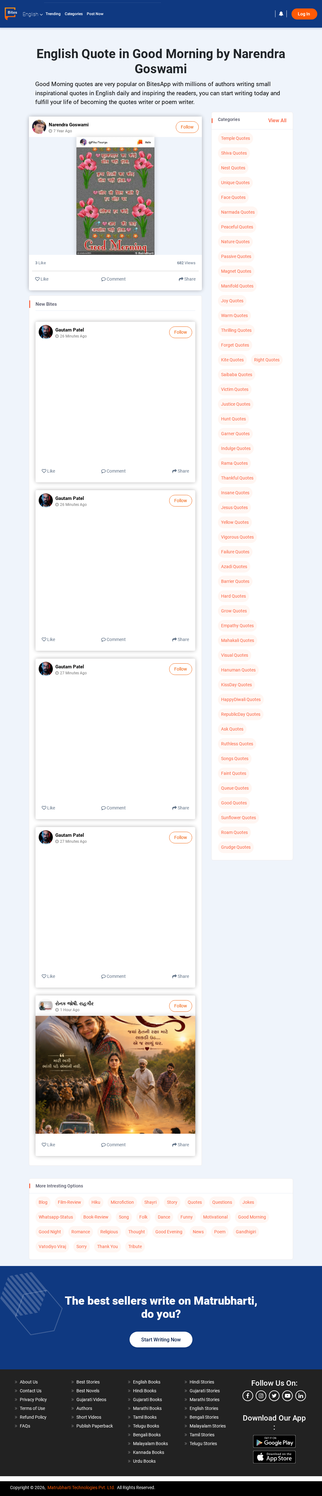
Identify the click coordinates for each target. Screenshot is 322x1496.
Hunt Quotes (233, 418)
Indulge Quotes (236, 448)
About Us (29, 1381)
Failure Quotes (235, 551)
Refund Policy (33, 1417)
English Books (146, 1381)
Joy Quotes (232, 300)
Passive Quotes (236, 256)
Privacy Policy (33, 1399)
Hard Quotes (233, 596)
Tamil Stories (202, 1434)
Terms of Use (32, 1408)
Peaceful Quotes (237, 226)
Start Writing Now (161, 1340)
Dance (164, 1216)
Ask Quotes (232, 729)
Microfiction (122, 1202)
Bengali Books (147, 1434)
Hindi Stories (202, 1381)
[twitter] (274, 1395)
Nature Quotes (235, 241)
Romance (80, 1231)
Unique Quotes (235, 182)
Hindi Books (144, 1390)
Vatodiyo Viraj (52, 1246)
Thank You (107, 1246)
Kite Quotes (232, 359)
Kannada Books (148, 1452)
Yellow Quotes (235, 522)
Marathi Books (147, 1408)
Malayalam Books (150, 1443)
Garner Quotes (235, 433)
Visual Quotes (234, 655)
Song (124, 1216)
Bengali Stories (204, 1417)
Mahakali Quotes (237, 640)
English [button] (30, 14)
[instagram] (261, 1395)
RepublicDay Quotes (240, 714)
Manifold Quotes (237, 285)
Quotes (195, 1202)
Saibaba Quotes (236, 374)
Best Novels (87, 1390)
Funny (186, 1216)
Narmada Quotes (238, 212)
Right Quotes (267, 359)
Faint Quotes (233, 773)
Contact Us (31, 1390)
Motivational (215, 1216)
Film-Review (69, 1202)
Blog (43, 1202)
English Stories (204, 1408)
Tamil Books (145, 1417)
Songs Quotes (234, 758)
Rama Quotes (234, 463)
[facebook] (247, 1395)
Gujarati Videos (91, 1399)
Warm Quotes (234, 315)
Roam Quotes (234, 832)
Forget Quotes (235, 345)
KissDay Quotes (236, 684)
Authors (84, 1408)
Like (44, 279)
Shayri (150, 1202)
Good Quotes (234, 802)
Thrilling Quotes (236, 330)
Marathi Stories (204, 1399)
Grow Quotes (234, 610)
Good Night (50, 1231)
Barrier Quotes (235, 581)
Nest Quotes (233, 167)
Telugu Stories (203, 1443)
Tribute (135, 1246)
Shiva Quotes (234, 153)
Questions (222, 1202)
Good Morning (252, 1216)
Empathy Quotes (237, 625)
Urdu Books (144, 1461)
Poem (219, 1231)
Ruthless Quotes (237, 743)
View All (277, 120)
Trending (54, 14)
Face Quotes (233, 197)
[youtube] (287, 1395)
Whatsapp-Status (56, 1216)
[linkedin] (300, 1395)
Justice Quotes (235, 404)
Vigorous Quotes (237, 537)
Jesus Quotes (234, 507)
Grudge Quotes (236, 847)
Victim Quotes (234, 389)
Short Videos (88, 1417)
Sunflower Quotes (238, 817)
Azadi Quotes (234, 566)
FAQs (25, 1425)
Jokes (248, 1202)
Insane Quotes (235, 492)
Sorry (81, 1246)
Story (172, 1202)
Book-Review (95, 1216)
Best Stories (88, 1381)
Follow (187, 126)
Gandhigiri (246, 1231)
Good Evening (168, 1231)
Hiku (96, 1202)
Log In (304, 14)
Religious (109, 1231)
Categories (74, 14)
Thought (136, 1231)
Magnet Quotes (236, 271)
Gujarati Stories (205, 1390)
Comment (116, 279)
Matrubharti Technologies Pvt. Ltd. (81, 1487)
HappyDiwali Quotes (241, 699)
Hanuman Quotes (238, 669)
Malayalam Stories (208, 1425)
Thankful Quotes (237, 477)
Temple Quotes (235, 138)
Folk (143, 1216)
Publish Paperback (94, 1425)
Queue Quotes (235, 788)
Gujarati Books (147, 1399)
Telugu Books (146, 1425)
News (198, 1231)
